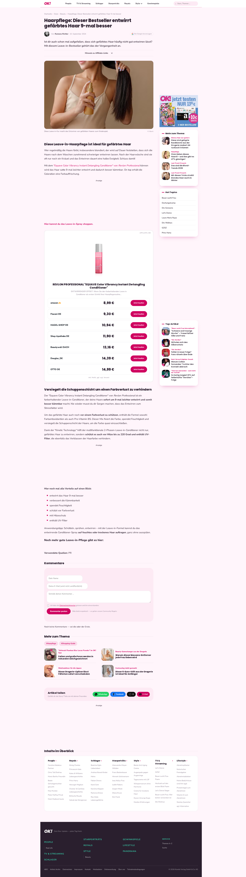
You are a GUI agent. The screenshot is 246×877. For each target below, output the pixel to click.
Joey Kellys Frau (118, 780)
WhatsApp (102, 694)
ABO (46, 869)
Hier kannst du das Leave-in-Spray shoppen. (68, 224)
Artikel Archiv (55, 869)
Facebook (120, 694)
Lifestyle (181, 760)
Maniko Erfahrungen (142, 802)
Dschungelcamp (169, 203)
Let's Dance (167, 213)
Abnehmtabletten (184, 776)
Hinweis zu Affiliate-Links (97, 53)
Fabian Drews (96, 780)
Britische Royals (75, 796)
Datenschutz (67, 869)
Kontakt (88, 869)
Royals (127, 3)
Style (137, 3)
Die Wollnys (167, 222)
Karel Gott (95, 784)
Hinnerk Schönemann (120, 776)
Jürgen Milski (117, 789)
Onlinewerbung (110, 869)
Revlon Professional (129, 165)
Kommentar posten (58, 611)
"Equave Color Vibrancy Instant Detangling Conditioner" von (86, 165)
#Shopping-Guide (68, 643)
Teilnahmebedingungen (136, 869)
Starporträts (113, 3)
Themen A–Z (167, 843)
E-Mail (145, 694)
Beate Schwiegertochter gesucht (55, 783)
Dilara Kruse (117, 793)
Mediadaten (97, 869)
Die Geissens (167, 208)
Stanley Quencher (184, 802)
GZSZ (164, 227)
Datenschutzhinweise (67, 605)
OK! (47, 3)
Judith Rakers (117, 784)
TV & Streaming (83, 3)
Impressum (78, 869)
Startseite (48, 14)
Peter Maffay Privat (55, 795)
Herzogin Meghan (76, 784)
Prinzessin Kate (75, 769)
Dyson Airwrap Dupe (142, 798)
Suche (164, 848)
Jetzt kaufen (139, 303)
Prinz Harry (166, 232)
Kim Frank (116, 797)
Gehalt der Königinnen (78, 800)
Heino (93, 776)
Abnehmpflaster (183, 765)
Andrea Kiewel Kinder (99, 772)
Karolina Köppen (97, 789)
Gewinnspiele (153, 3)
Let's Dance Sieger (162, 790)
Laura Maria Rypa (169, 217)
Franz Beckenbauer (119, 772)
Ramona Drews (97, 793)
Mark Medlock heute (56, 799)
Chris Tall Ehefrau (55, 772)
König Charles (74, 765)
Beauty (63, 14)
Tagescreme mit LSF (141, 779)
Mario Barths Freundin (56, 776)
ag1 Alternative (183, 806)
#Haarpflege (51, 643)
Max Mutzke (52, 791)
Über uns (121, 869)
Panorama (129, 851)
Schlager (99, 3)
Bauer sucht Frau (169, 198)
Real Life (49, 848)
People (68, 3)
